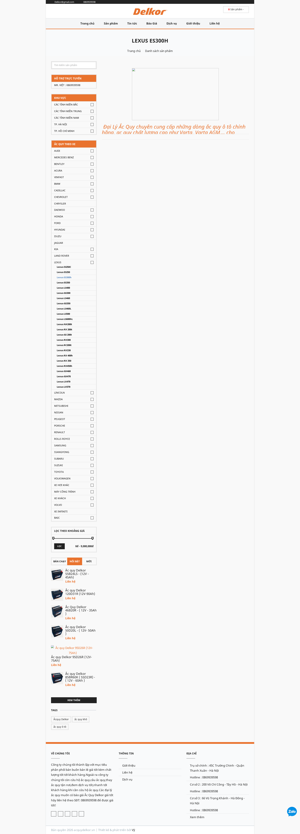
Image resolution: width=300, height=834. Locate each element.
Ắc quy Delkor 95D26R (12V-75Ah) (71, 659)
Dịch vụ (171, 23)
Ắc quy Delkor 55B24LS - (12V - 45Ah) (77, 573)
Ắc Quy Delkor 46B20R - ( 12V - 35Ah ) (81, 610)
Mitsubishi (61, 405)
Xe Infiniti (61, 511)
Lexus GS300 (63, 293)
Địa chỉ (191, 753)
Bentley (59, 164)
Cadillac (59, 190)
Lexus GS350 (63, 303)
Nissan (58, 412)
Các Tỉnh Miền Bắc (66, 104)
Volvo (58, 505)
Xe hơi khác (61, 485)
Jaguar (58, 243)
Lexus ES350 (63, 282)
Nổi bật (75, 561)
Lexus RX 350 (64, 360)
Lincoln (59, 392)
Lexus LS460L (64, 308)
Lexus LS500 (63, 314)
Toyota (59, 472)
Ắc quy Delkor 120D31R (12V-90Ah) (80, 592)
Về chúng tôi (60, 753)
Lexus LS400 (63, 288)
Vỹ (133, 830)
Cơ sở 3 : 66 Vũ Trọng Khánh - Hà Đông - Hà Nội (217, 800)
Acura (58, 170)
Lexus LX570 (63, 387)
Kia (56, 249)
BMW (57, 183)
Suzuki (58, 465)
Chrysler (60, 203)
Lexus (57, 262)
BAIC (57, 517)
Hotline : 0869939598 (204, 777)
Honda (58, 216)
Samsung (60, 445)
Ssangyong (61, 452)
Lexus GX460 (64, 371)
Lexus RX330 (64, 350)
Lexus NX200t (64, 324)
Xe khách (60, 498)
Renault (59, 432)
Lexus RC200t (64, 345)
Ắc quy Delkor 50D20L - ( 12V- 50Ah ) (80, 630)
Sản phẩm (111, 23)
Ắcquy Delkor (61, 719)
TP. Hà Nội (60, 124)
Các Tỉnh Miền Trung (68, 111)
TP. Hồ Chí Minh (64, 131)
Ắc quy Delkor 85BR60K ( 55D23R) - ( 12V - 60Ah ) (80, 677)
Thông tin (126, 753)
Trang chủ (87, 23)
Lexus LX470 (63, 381)
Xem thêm (73, 700)
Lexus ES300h (150, 40)
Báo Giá (151, 23)
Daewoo (59, 209)
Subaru (59, 458)
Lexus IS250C (64, 267)
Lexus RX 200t (64, 329)
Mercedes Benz (64, 157)
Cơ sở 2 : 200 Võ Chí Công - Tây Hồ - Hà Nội (219, 784)
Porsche (59, 425)
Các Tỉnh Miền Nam (66, 117)
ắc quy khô (80, 719)
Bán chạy (59, 561)
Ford (57, 223)
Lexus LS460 (63, 298)
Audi (57, 150)
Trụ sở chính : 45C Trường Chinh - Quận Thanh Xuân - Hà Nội (217, 767)
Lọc (59, 546)
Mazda (58, 399)
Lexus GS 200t (64, 334)
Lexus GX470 (64, 376)
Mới (88, 561)
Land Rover (61, 255)
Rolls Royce (62, 439)
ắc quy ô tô (59, 726)
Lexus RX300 (64, 340)
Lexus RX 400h (65, 355)
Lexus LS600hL (65, 319)
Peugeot (59, 419)
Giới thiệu (193, 23)
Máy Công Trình (64, 491)
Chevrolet (61, 197)
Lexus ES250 (63, 272)
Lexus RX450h (64, 366)
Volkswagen (62, 478)
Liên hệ (215, 23)
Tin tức (132, 23)
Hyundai (59, 229)
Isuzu (57, 236)
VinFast (59, 177)
